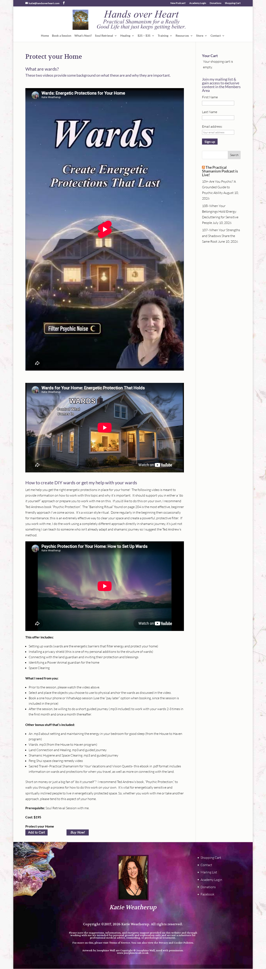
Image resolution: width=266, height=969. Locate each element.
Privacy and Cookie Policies (176, 942)
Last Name (209, 112)
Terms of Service (119, 942)
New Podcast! (178, 3)
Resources (182, 35)
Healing (125, 35)
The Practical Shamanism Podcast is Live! (220, 171)
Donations (215, 3)
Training (163, 35)
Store (199, 35)
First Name (210, 97)
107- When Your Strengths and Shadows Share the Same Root (221, 235)
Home (45, 35)
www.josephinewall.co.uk (132, 953)
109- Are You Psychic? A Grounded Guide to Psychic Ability (219, 187)
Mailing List (209, 872)
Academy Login (197, 3)
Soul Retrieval (104, 35)
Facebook (207, 894)
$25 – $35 (144, 35)
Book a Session (61, 35)
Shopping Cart (233, 3)
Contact (216, 35)
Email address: (212, 126)
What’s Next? (83, 35)
